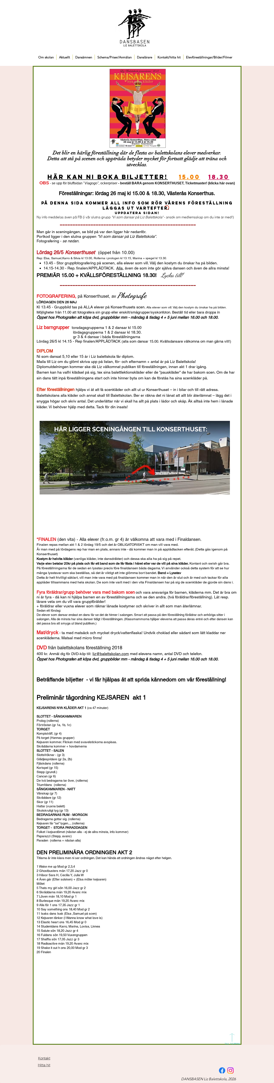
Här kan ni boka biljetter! (108, 177)
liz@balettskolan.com (110, 653)
